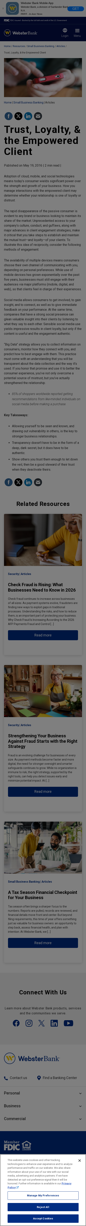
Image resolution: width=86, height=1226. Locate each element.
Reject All (43, 1207)
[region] (43, 1190)
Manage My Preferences (43, 1195)
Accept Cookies (43, 1218)
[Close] (79, 1160)
